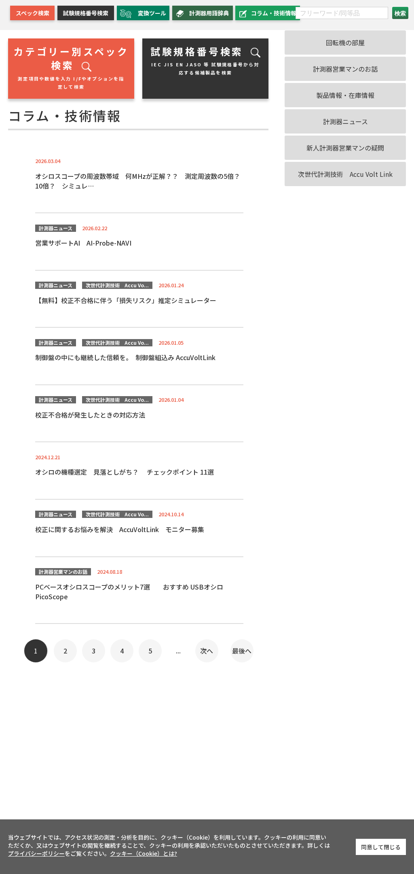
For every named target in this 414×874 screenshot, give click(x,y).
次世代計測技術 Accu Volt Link (345, 174)
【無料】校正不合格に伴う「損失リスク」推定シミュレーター (125, 300)
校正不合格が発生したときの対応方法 (90, 415)
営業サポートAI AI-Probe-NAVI (83, 243)
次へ (206, 651)
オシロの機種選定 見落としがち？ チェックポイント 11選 (124, 472)
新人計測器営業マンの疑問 (345, 148)
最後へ (241, 651)
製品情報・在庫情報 (345, 95)
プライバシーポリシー (36, 853)
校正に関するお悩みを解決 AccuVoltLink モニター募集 (119, 529)
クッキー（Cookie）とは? (143, 853)
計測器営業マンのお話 (63, 571)
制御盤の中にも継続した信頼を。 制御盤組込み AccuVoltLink (125, 357)
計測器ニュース (55, 228)
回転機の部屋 (345, 42)
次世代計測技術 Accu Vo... (117, 285)
